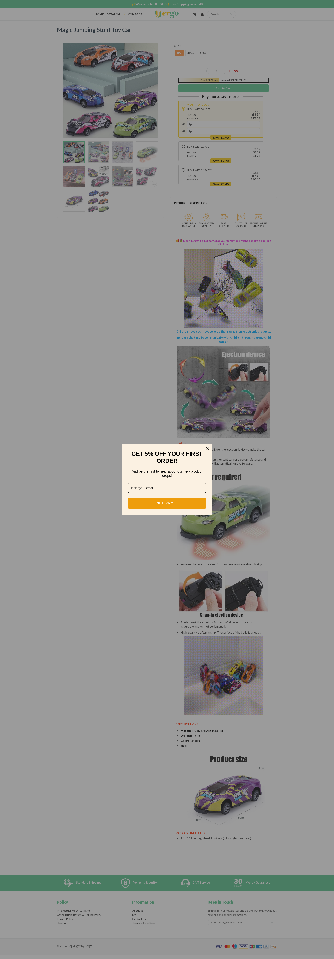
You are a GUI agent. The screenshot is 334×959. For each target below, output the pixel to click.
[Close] (207, 448)
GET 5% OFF (167, 503)
